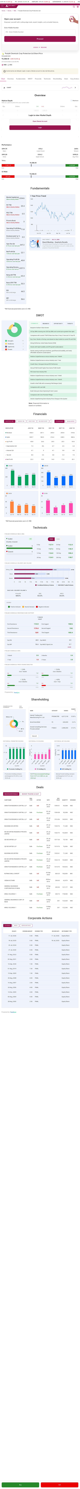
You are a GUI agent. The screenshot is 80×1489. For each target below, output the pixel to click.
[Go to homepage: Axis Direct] (10, 6)
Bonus (16, 925)
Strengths (34, 323)
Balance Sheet (43, 421)
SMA (58, 539)
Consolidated (70, 421)
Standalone (59, 421)
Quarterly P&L (10, 421)
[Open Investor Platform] (78, 7)
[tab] (3, 79)
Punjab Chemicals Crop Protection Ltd (29, 10)
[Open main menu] (2, 6)
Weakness (46, 323)
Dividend (7, 925)
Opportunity (58, 323)
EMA (51, 539)
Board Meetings (26, 925)
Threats (70, 323)
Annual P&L (21, 421)
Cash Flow (32, 421)
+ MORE (69, 647)
